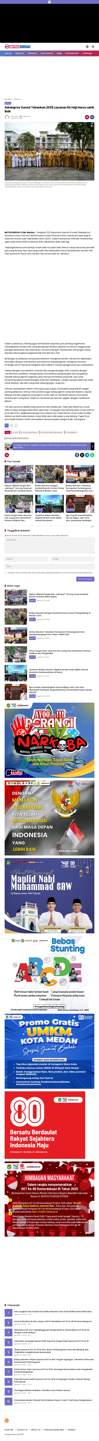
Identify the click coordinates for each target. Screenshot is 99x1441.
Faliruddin (14, 116)
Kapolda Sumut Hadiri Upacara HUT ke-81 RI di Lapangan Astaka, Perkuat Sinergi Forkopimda (52, 1380)
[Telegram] (87, 455)
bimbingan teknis (30, 432)
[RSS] (7, 1420)
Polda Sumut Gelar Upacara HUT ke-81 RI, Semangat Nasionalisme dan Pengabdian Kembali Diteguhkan (53, 1370)
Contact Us (22, 1429)
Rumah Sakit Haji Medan (53, 432)
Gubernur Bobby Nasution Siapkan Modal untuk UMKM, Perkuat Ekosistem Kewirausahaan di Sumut (48, 518)
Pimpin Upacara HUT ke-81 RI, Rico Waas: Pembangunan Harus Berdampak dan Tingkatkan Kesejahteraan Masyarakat (51, 1351)
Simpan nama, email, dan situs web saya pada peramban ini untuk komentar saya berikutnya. (50, 572)
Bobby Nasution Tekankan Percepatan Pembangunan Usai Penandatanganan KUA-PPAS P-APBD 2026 (79, 488)
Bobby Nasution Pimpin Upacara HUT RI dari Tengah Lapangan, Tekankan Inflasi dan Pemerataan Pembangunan (54, 1360)
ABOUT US (35, 1429)
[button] (87, 46)
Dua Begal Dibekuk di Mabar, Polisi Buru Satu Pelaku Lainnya (42, 1390)
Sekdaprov (72, 432)
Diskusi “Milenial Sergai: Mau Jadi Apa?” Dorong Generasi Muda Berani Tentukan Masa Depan (18, 488)
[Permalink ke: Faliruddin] (8, 117)
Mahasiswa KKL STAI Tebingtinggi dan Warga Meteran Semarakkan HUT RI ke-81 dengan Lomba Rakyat (51, 1331)
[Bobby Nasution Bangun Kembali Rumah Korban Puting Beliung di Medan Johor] (49, 474)
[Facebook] (77, 455)
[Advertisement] (49, 78)
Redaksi (71, 1429)
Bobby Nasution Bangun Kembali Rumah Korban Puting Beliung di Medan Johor (49, 488)
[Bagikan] (92, 117)
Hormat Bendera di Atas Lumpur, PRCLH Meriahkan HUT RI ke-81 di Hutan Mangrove (53, 1321)
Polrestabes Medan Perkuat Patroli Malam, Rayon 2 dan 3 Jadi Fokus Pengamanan (53, 1400)
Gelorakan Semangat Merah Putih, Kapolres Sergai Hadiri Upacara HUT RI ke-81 (51, 1341)
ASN (16, 432)
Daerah (8, 103)
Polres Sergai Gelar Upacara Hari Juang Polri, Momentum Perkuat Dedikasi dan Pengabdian (18, 518)
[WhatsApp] (92, 455)
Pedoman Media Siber (54, 1429)
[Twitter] (82, 455)
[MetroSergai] (17, 46)
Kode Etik (9, 1429)
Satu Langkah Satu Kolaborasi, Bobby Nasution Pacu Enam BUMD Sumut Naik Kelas (53, 1311)
